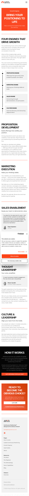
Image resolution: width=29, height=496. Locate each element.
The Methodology (8, 462)
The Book (6, 457)
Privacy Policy (7, 482)
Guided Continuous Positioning (14, 406)
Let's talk (14, 402)
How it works (7, 440)
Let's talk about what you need (15, 374)
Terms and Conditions (9, 484)
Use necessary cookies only (14, 260)
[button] (26, 2)
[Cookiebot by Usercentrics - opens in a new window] (18, 234)
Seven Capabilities (8, 465)
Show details (21, 251)
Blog (5, 468)
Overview (6, 474)
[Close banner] (26, 233)
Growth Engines (8, 445)
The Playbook (7, 460)
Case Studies (7, 448)
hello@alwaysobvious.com (10, 429)
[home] (5, 2)
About (5, 450)
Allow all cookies (14, 256)
